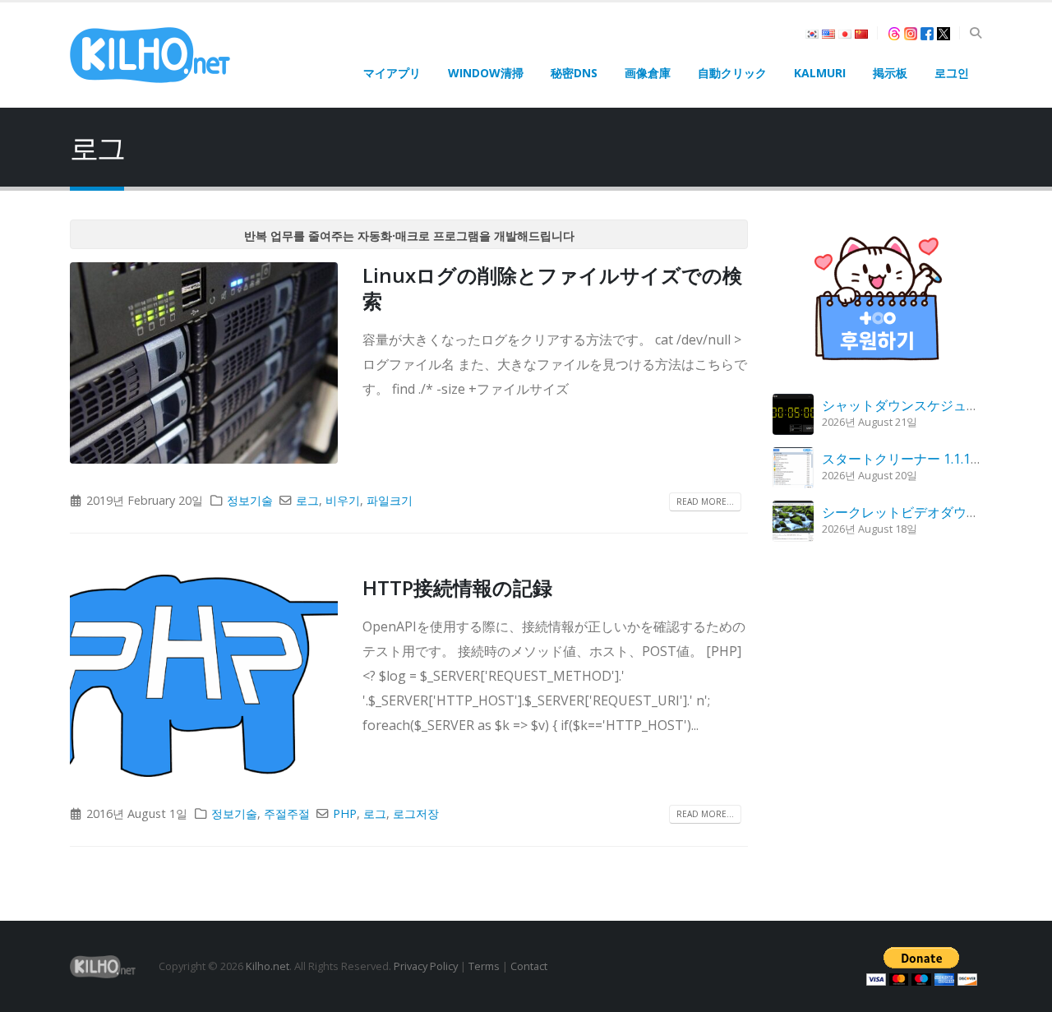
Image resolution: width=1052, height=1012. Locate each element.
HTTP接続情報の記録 (457, 587)
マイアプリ (392, 73)
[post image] (204, 363)
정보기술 (250, 500)
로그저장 (416, 813)
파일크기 (390, 500)
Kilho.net (267, 966)
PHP (345, 813)
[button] (975, 33)
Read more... (705, 501)
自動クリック (732, 73)
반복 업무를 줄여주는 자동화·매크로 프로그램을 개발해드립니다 (409, 235)
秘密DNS (574, 73)
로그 (307, 500)
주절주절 (287, 813)
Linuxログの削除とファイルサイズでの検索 (552, 287)
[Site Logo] (150, 55)
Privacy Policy (426, 966)
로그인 (951, 73)
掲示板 (890, 73)
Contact (528, 966)
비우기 (342, 500)
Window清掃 (486, 73)
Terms (484, 966)
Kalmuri (820, 73)
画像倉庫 (648, 73)
